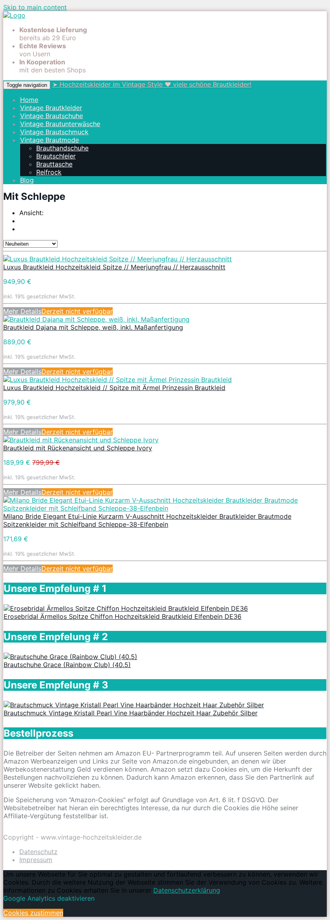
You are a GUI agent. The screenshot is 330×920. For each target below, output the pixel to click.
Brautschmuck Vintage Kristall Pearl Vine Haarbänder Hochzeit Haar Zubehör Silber (131, 713)
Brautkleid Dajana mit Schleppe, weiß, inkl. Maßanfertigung (93, 327)
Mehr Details (22, 311)
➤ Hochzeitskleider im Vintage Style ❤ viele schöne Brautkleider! (151, 84)
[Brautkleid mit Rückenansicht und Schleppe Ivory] (81, 440)
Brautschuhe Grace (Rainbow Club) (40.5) (67, 665)
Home (29, 100)
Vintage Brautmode (49, 140)
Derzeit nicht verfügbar (77, 311)
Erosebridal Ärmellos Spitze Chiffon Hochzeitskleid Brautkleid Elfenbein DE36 (122, 616)
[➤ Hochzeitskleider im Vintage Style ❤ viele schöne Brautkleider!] (14, 15)
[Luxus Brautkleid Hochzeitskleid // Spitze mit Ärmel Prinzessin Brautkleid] (117, 380)
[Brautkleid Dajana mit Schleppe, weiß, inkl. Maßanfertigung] (96, 319)
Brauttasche (54, 164)
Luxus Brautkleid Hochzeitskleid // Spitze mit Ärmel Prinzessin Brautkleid (114, 388)
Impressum (35, 860)
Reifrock (49, 172)
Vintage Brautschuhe (51, 116)
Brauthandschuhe (62, 148)
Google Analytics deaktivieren (49, 898)
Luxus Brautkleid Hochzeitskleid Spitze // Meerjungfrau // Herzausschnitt (114, 267)
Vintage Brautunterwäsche (60, 124)
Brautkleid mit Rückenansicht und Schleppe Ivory (77, 448)
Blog (27, 180)
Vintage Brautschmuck (54, 132)
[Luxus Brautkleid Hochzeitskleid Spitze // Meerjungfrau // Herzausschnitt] (117, 259)
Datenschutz (38, 852)
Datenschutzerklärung (186, 890)
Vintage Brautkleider (51, 108)
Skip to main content (35, 7)
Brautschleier (56, 156)
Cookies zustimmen (33, 913)
